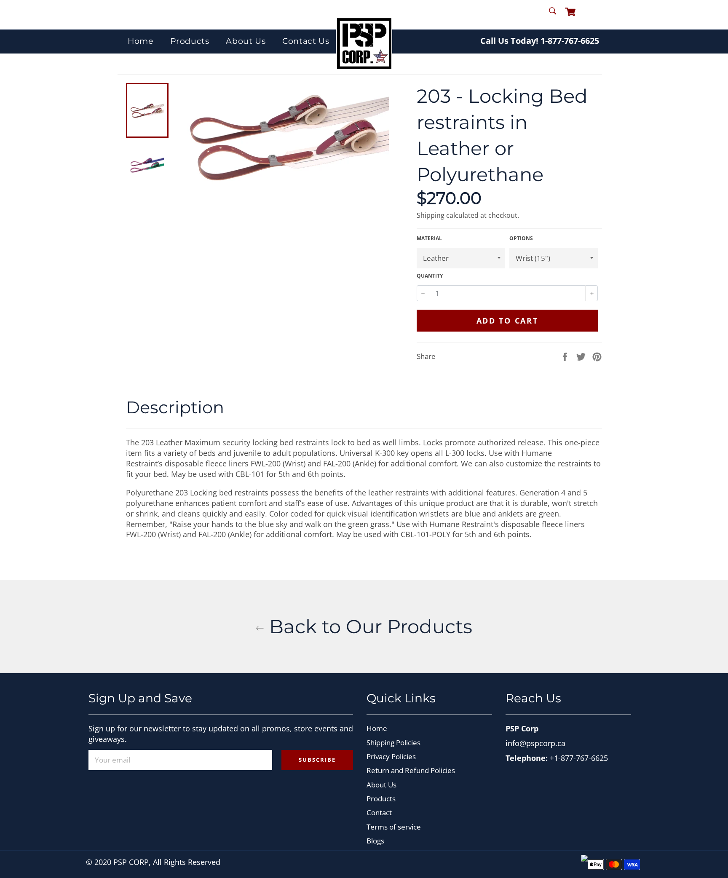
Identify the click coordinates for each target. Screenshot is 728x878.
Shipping (430, 215)
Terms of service (394, 827)
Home (140, 41)
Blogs (375, 841)
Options (521, 238)
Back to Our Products (368, 626)
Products (189, 41)
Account (593, 14)
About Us (245, 41)
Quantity (430, 276)
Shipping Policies (393, 742)
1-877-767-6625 (570, 40)
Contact (379, 812)
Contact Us (305, 41)
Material (429, 238)
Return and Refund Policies (411, 770)
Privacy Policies (391, 756)
